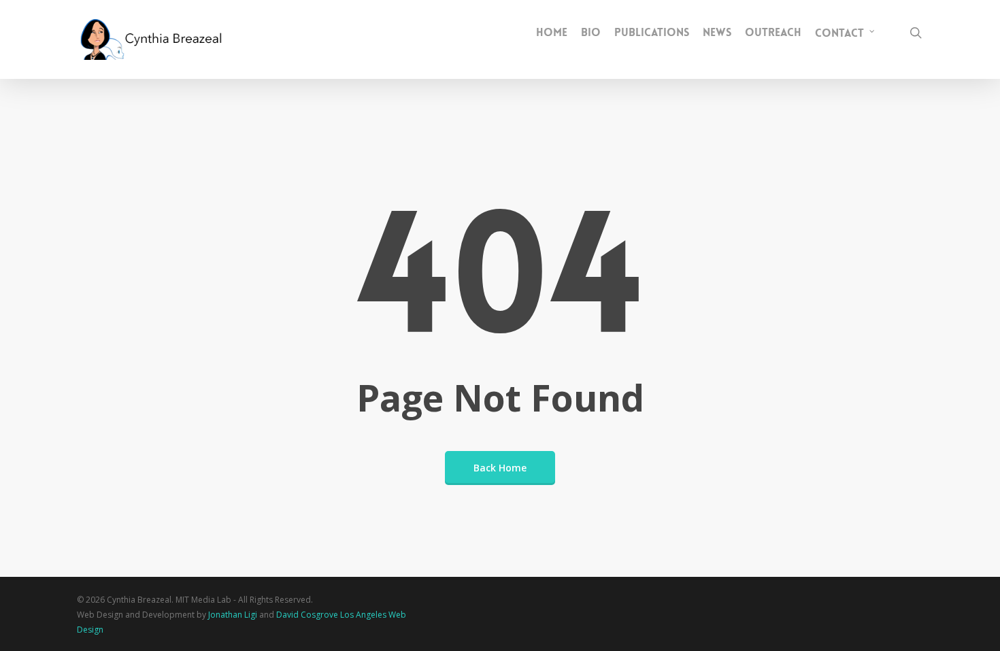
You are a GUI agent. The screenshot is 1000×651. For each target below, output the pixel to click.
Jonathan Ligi (232, 614)
